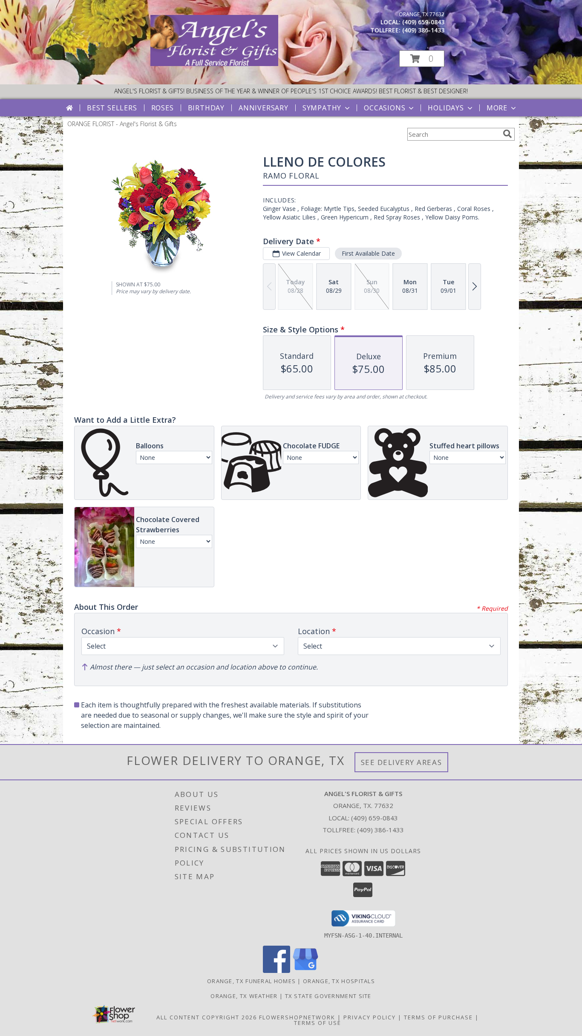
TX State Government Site (328, 996)
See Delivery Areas (401, 762)
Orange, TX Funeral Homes (251, 981)
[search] (507, 134)
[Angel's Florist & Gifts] (214, 64)
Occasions (384, 108)
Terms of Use (317, 1023)
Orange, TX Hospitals (339, 981)
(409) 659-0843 (423, 22)
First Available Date (368, 253)
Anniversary (263, 108)
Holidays (446, 108)
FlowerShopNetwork (297, 1017)
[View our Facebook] (276, 971)
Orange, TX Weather (243, 996)
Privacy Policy (369, 1017)
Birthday (206, 108)
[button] (421, 58)
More (497, 108)
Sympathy (322, 108)
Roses (162, 108)
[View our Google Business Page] (305, 971)
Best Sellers (112, 108)
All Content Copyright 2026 (206, 1017)
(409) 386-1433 (423, 30)
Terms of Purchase (438, 1017)
